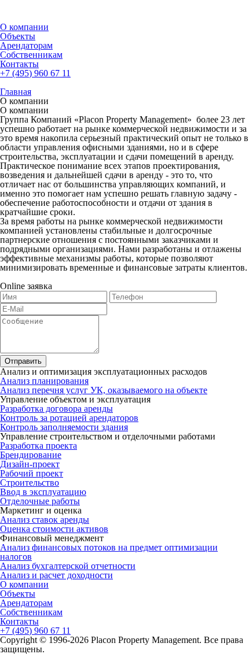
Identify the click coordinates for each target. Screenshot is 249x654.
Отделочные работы (40, 501)
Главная (15, 92)
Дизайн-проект (30, 464)
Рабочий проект (31, 473)
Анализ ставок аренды (44, 519)
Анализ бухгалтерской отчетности (68, 566)
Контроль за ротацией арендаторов (69, 418)
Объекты (17, 36)
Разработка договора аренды (56, 408)
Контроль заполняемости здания (64, 427)
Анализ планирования (44, 381)
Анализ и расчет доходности (56, 575)
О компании (24, 27)
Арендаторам (26, 45)
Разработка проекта (38, 445)
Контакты (19, 64)
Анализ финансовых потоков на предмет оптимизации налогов (109, 551)
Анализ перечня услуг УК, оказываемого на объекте (103, 390)
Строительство (29, 482)
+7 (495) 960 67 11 (35, 73)
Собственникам (31, 55)
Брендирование (30, 455)
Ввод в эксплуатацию (43, 492)
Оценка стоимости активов (54, 529)
